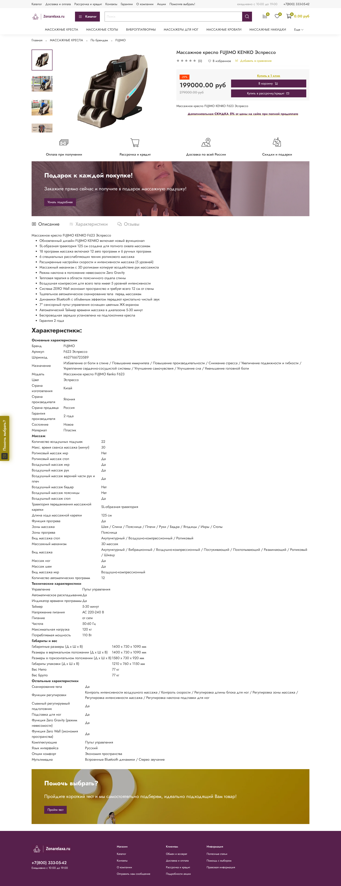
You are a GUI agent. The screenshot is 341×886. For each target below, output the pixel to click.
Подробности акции (178, 874)
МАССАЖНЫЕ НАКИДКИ (267, 29)
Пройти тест (55, 809)
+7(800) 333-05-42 (296, 4)
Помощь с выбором (219, 861)
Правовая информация (221, 867)
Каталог (37, 4)
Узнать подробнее (60, 202)
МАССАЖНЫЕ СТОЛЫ (102, 29)
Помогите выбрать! (182, 4)
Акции (161, 4)
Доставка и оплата (58, 4)
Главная (37, 40)
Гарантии (127, 4)
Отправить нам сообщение (133, 874)
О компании (145, 4)
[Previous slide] (62, 91)
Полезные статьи (217, 854)
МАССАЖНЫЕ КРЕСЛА (61, 29)
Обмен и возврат (176, 854)
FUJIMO (120, 40)
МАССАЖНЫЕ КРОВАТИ (223, 29)
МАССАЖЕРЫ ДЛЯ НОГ (181, 29)
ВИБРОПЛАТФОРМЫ (141, 29)
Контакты (111, 4)
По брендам (99, 40)
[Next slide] (42, 127)
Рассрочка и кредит (88, 4)
